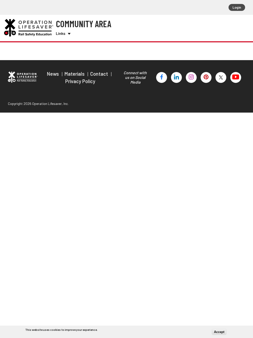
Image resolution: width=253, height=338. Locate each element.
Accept (219, 332)
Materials (74, 74)
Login (236, 7)
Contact (99, 74)
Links (60, 33)
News (53, 74)
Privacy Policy (80, 81)
